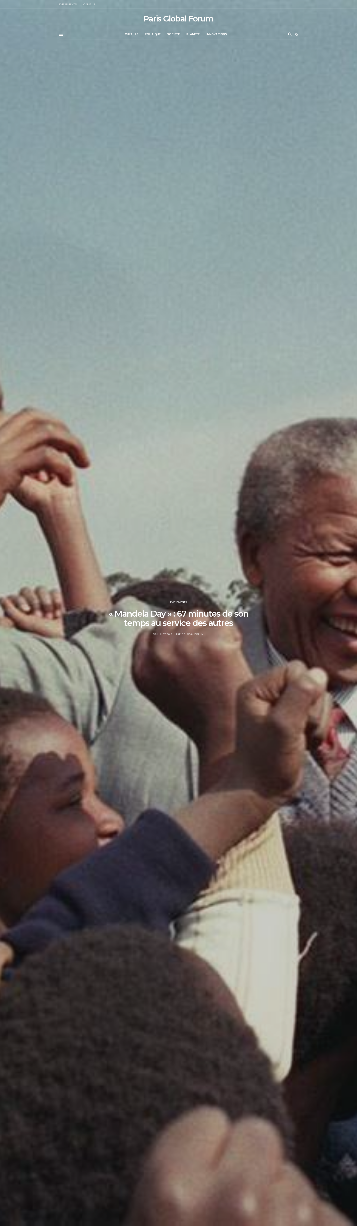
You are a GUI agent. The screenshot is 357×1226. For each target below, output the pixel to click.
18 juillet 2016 (162, 634)
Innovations (216, 34)
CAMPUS (89, 4)
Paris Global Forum (178, 19)
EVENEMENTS (68, 4)
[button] (296, 34)
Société (173, 34)
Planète (193, 34)
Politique (153, 34)
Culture (131, 34)
